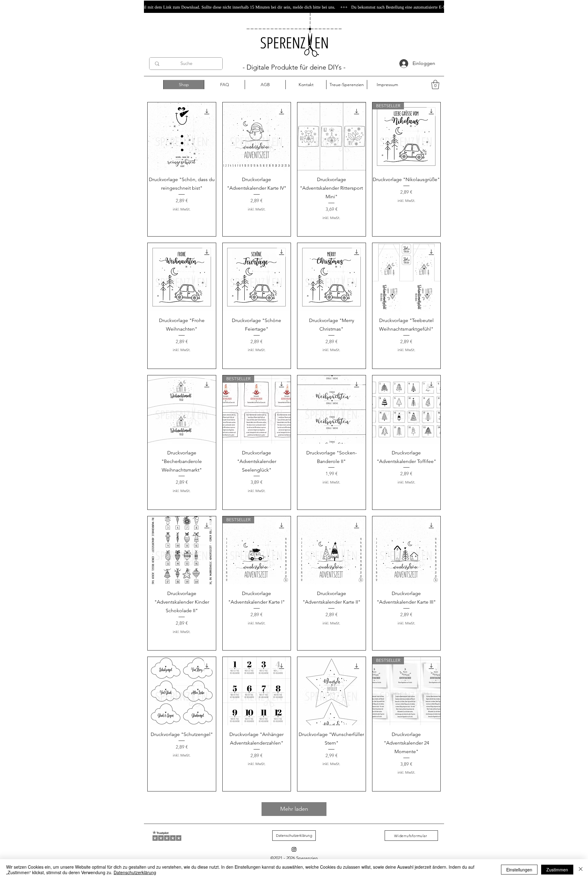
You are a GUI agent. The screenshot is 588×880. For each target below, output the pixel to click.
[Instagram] (294, 849)
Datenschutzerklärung (135, 872)
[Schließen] (580, 869)
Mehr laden (294, 809)
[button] (435, 84)
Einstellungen (519, 870)
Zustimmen (557, 870)
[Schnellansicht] (182, 136)
